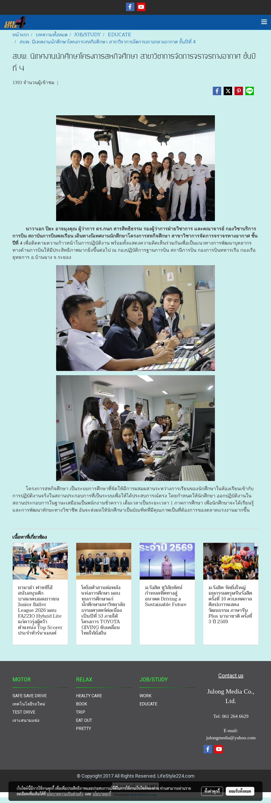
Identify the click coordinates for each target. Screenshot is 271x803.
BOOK (81, 703)
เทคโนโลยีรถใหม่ (28, 703)
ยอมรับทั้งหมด (240, 791)
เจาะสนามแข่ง (25, 720)
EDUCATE (148, 703)
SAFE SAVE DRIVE (29, 695)
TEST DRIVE (23, 712)
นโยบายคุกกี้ (102, 793)
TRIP (80, 712)
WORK (145, 695)
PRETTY (83, 728)
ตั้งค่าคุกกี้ (212, 791)
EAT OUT (84, 720)
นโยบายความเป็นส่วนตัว (65, 793)
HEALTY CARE (89, 695)
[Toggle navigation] (264, 22)
